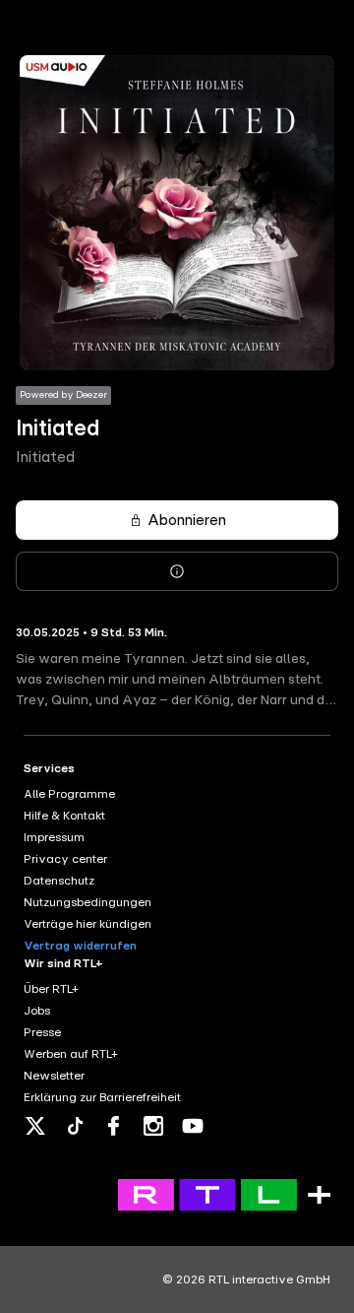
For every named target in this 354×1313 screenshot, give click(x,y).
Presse (42, 1032)
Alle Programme (69, 794)
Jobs (37, 1011)
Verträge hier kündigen (87, 924)
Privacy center (65, 859)
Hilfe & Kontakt (64, 815)
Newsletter (54, 1076)
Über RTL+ (51, 989)
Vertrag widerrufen (80, 946)
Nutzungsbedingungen (87, 902)
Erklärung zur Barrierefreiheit (102, 1097)
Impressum (54, 837)
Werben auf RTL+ (71, 1054)
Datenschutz (59, 880)
